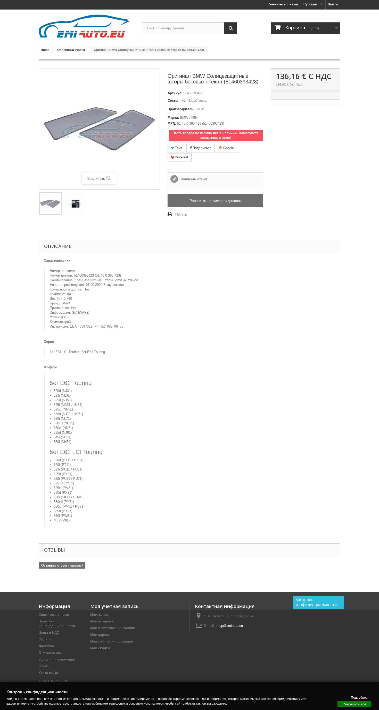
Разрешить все (354, 704)
